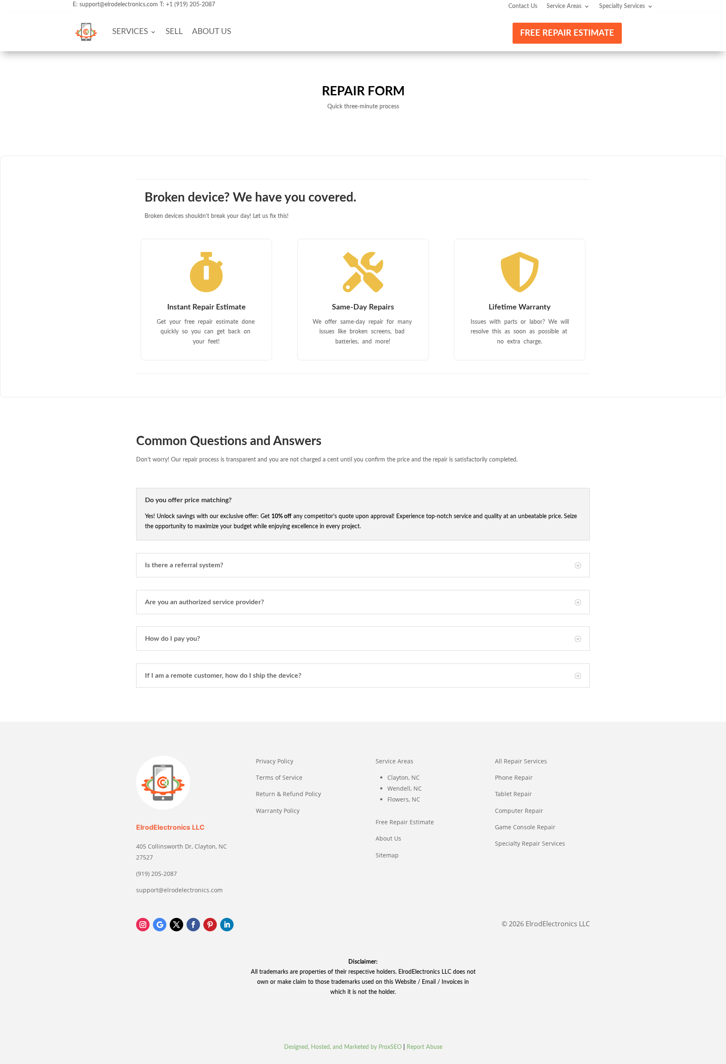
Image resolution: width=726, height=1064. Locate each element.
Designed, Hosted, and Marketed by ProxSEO (343, 1047)
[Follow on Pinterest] (210, 924)
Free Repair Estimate (405, 822)
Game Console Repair (525, 827)
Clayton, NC (403, 777)
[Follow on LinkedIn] (227, 924)
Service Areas (564, 6)
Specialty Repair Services (530, 843)
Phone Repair (514, 777)
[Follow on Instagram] (143, 924)
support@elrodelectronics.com (118, 5)
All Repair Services (521, 761)
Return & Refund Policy (288, 794)
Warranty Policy (278, 811)
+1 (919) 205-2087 (190, 5)
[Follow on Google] (159, 924)
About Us (211, 32)
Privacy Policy (274, 761)
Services (130, 32)
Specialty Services (622, 6)
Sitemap (387, 855)
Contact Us (522, 6)
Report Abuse (424, 1047)
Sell (174, 32)
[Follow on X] (176, 924)
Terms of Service (279, 777)
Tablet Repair (513, 794)
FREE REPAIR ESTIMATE (567, 33)
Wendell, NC (404, 788)
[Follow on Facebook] (193, 924)
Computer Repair (519, 811)
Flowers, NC (403, 799)
